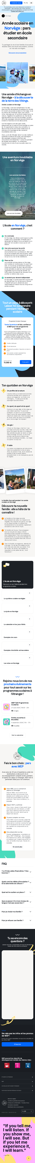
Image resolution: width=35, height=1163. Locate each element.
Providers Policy (25, 1102)
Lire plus (9, 801)
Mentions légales (12, 1098)
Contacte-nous (16, 3)
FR (24, 2)
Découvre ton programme (17, 53)
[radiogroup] (17, 213)
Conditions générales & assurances (16, 1100)
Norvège (8, 16)
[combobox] (27, 1111)
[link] (17, 706)
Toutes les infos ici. (17, 11)
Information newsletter (13, 1104)
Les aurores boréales (14, 213)
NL (27, 2)
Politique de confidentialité (14, 1102)
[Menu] (31, 3)
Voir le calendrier (17, 735)
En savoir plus (17, 847)
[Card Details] (29, 593)
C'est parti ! (25, 362)
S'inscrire (17, 1044)
